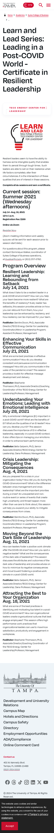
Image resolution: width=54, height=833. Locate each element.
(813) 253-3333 (11, 769)
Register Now (9, 230)
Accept (10, 826)
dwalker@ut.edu (13, 259)
